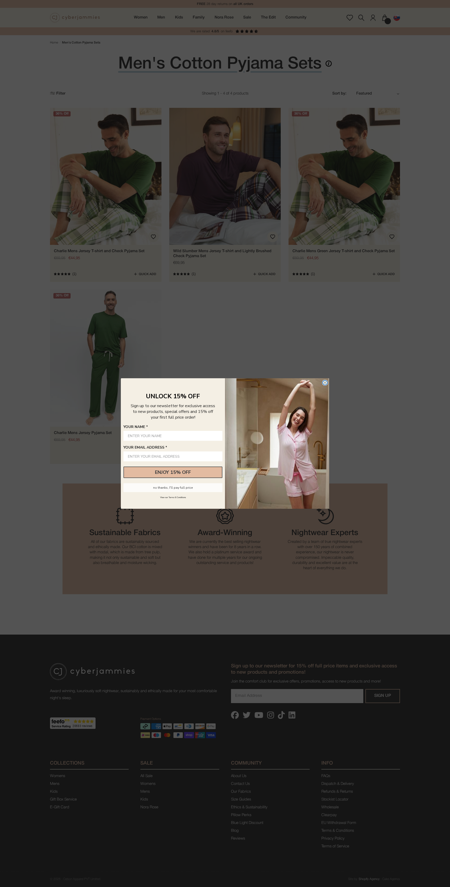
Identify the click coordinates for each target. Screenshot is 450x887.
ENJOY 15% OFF (173, 472)
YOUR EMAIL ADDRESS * (145, 447)
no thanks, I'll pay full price (173, 488)
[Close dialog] (325, 382)
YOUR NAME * (135, 426)
